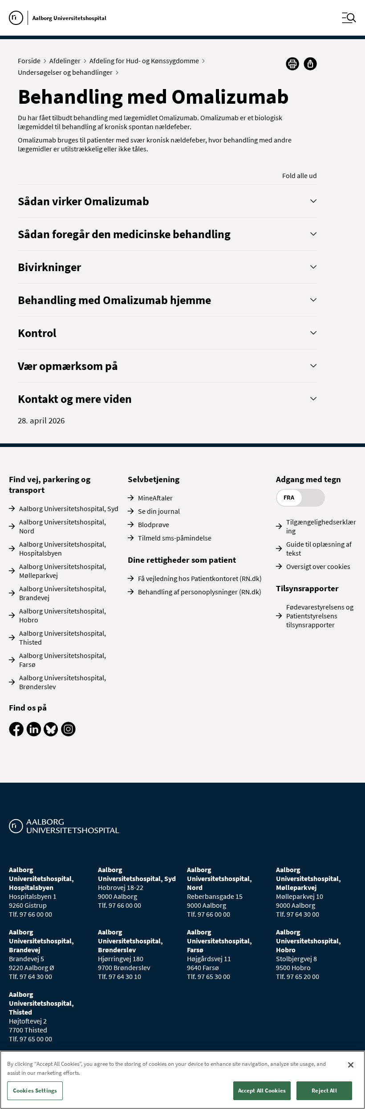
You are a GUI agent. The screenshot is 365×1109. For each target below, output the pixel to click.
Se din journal (159, 511)
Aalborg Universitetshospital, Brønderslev (62, 682)
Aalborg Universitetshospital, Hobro (62, 615)
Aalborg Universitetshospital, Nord (62, 526)
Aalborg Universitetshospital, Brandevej (62, 593)
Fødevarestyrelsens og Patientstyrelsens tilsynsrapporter (319, 615)
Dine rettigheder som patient (182, 559)
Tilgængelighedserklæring (321, 526)
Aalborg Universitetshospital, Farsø (62, 660)
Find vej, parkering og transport (49, 484)
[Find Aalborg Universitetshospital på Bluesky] (51, 733)
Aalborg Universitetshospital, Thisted (62, 637)
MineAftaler (155, 497)
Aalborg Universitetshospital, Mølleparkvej (62, 571)
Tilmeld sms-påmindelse (174, 537)
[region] (182, 1080)
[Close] (351, 1065)
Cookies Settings (35, 1090)
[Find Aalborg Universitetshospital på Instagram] (68, 733)
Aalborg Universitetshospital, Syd (68, 508)
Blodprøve (153, 524)
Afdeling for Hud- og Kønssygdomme (144, 60)
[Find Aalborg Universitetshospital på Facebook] (16, 733)
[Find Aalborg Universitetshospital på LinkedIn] (33, 733)
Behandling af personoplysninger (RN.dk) (199, 591)
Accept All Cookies (262, 1090)
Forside (29, 60)
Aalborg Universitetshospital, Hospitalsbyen (62, 548)
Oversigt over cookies (318, 566)
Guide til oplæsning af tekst (319, 548)
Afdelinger (65, 60)
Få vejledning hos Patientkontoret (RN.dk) (200, 578)
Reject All (324, 1090)
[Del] (310, 63)
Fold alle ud (299, 175)
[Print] (292, 67)
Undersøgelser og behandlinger (65, 72)
